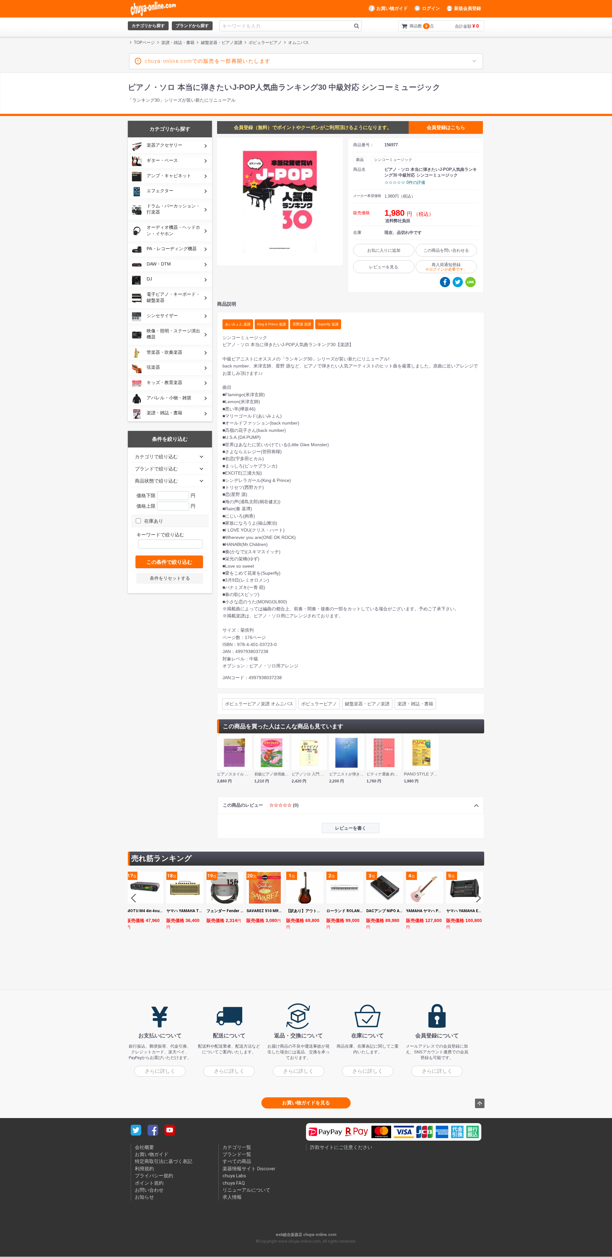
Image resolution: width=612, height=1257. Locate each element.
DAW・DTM (159, 263)
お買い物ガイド (392, 8)
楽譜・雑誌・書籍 (164, 412)
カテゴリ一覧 (236, 1147)
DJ (149, 278)
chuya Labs (234, 1176)
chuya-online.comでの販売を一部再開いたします (208, 61)
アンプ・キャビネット (169, 175)
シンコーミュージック (393, 159)
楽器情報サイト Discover (248, 1169)
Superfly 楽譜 (328, 324)
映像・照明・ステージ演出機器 (173, 334)
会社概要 (144, 1147)
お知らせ (144, 1197)
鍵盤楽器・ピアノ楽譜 (367, 703)
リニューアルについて (246, 1190)
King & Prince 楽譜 (271, 324)
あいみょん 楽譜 (238, 324)
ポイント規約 (149, 1183)
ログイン (431, 8)
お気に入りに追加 (383, 250)
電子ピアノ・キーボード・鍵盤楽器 (173, 297)
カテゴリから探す (148, 25)
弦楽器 (153, 367)
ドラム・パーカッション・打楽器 (173, 209)
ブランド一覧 (236, 1154)
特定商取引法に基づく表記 (163, 1162)
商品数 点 (411, 26)
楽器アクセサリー (164, 145)
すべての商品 (236, 1162)
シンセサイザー (162, 315)
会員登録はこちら (446, 127)
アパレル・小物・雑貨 (169, 397)
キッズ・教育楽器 (164, 382)
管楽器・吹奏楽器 (164, 352)
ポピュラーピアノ (319, 703)
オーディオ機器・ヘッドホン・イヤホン (173, 230)
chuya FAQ (233, 1183)
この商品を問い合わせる (446, 250)
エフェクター (160, 190)
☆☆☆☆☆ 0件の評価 (404, 182)
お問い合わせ (149, 1190)
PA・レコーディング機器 (172, 248)
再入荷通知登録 (446, 267)
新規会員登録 (467, 8)
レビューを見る (383, 267)
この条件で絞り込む (169, 562)
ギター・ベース (162, 160)
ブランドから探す (192, 25)
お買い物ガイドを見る (306, 1103)
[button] (477, 898)
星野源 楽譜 (302, 324)
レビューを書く (350, 828)
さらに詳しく (160, 1071)
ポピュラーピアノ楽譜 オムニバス (259, 703)
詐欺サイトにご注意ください (341, 1147)
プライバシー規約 (154, 1176)
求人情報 (232, 1197)
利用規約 (144, 1169)
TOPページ (144, 42)
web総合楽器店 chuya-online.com (306, 1234)
